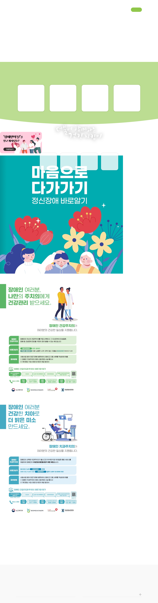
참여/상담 (112, 13)
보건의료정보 (67, 13)
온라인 (109, 166)
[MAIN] (8, 298)
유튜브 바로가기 (135, 5)
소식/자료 (89, 13)
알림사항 (89, 166)
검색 (140, 13)
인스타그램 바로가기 (141, 5)
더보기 (136, 591)
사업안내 (43, 13)
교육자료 (48, 166)
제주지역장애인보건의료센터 (79, 5)
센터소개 (20, 13)
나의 (68, 166)
